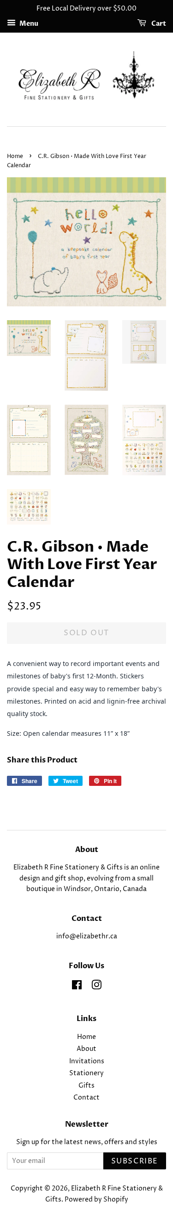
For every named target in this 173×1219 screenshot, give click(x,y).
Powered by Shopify (96, 1200)
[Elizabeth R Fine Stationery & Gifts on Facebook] (77, 987)
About (86, 1049)
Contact (86, 1098)
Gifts (86, 1086)
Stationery (86, 1073)
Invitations (86, 1061)
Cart (158, 23)
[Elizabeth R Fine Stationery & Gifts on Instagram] (96, 987)
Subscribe (134, 1161)
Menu (28, 23)
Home (15, 156)
